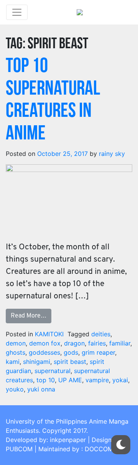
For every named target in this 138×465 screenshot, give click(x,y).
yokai (120, 380)
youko (15, 389)
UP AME (70, 380)
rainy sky (112, 153)
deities (100, 334)
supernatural (52, 371)
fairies (97, 343)
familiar (119, 343)
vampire (97, 380)
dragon (74, 343)
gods (71, 352)
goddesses (44, 352)
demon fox (45, 343)
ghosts (15, 352)
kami (13, 361)
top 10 (45, 380)
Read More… (28, 316)
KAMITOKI (49, 334)
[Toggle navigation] (17, 12)
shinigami (36, 361)
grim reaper (98, 352)
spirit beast (70, 361)
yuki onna (41, 389)
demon (16, 343)
